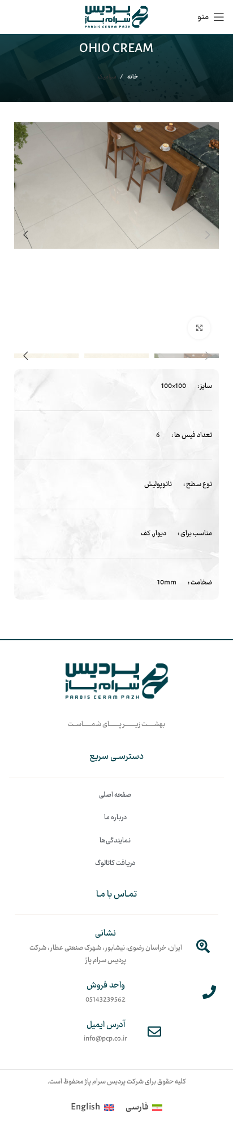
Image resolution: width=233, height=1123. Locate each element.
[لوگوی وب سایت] (116, 17)
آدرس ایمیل (106, 1025)
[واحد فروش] (209, 992)
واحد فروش (106, 985)
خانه (132, 77)
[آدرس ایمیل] (154, 1031)
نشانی (105, 933)
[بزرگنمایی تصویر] (199, 328)
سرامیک (107, 77)
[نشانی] (203, 946)
